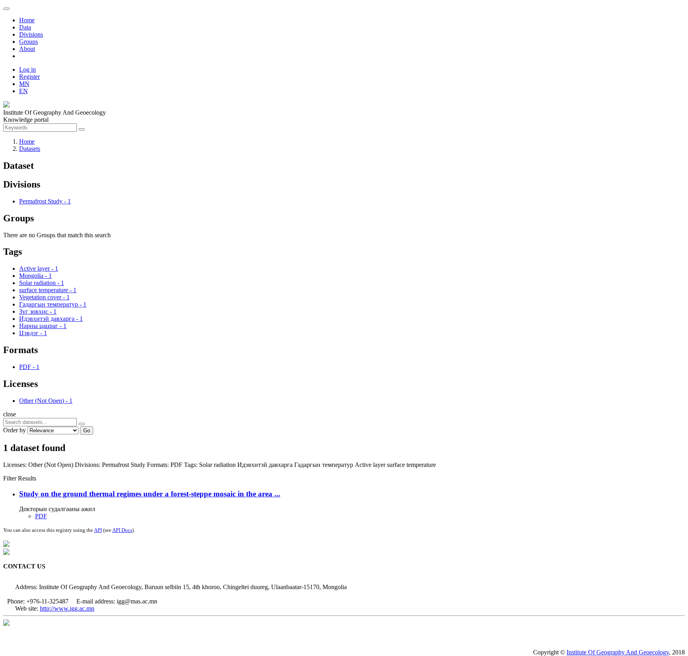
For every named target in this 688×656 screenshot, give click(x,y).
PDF (41, 516)
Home (27, 20)
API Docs (122, 530)
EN (23, 91)
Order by (14, 430)
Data (25, 27)
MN (24, 83)
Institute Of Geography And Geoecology (618, 652)
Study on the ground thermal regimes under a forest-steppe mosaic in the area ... (149, 494)
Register (29, 76)
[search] (81, 424)
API (98, 530)
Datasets (29, 148)
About (27, 48)
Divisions (31, 34)
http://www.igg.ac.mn (67, 608)
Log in (27, 69)
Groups (28, 41)
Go (86, 430)
